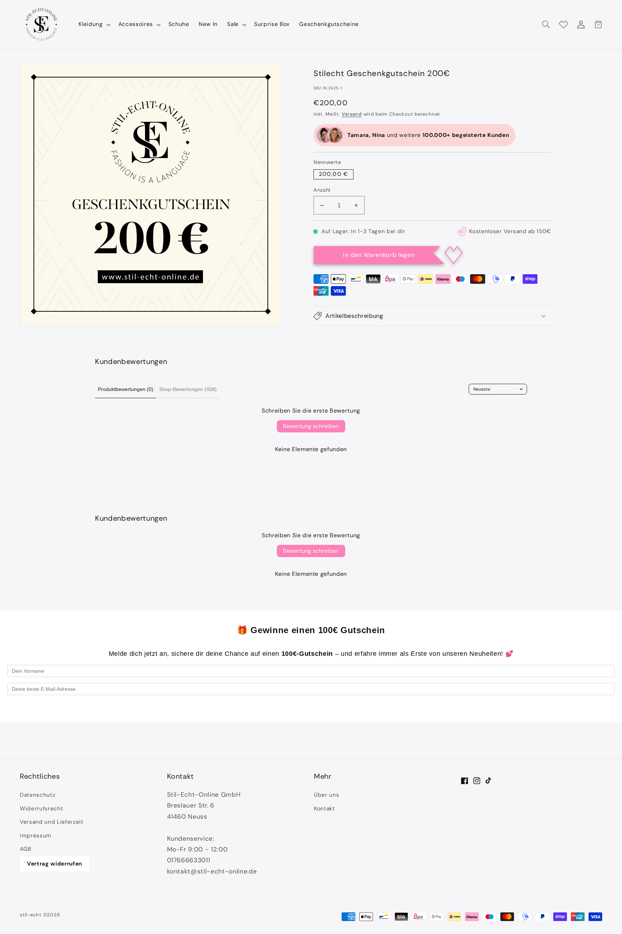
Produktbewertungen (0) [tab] (125, 389)
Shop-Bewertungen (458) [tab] (188, 389)
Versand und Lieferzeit (52, 822)
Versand (351, 114)
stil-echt (30, 915)
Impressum (35, 835)
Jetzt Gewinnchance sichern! (311, 708)
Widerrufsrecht (41, 808)
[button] (93, 24)
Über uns (326, 795)
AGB (25, 849)
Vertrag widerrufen (54, 863)
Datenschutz (37, 795)
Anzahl (322, 190)
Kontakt (324, 808)
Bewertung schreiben (311, 426)
